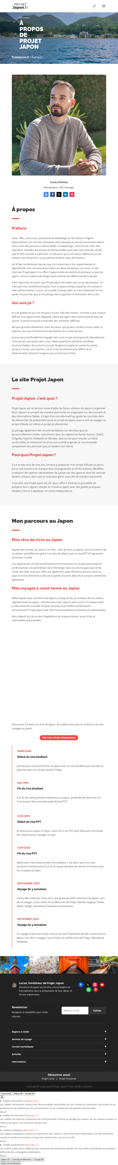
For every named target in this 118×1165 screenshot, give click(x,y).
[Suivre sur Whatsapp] (88, 989)
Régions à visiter (20, 1031)
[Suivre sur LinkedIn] (65, 194)
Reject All (18, 1093)
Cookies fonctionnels (13, 1115)
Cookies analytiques (13, 1130)
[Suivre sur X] (59, 194)
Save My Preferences (21, 1159)
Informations (19, 1061)
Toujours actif (31, 1100)
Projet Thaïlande (67, 1078)
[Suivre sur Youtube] (102, 984)
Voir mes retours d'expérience (59, 737)
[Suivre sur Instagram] (71, 194)
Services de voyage (22, 1039)
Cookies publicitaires (13, 1144)
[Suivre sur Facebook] (52, 194)
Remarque (30, 1115)
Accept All (29, 1093)
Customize (6, 1093)
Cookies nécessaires (13, 1100)
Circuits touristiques (22, 1046)
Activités (16, 1054)
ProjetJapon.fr (20, 57)
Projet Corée (48, 1078)
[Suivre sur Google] (46, 194)
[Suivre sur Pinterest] (95, 989)
